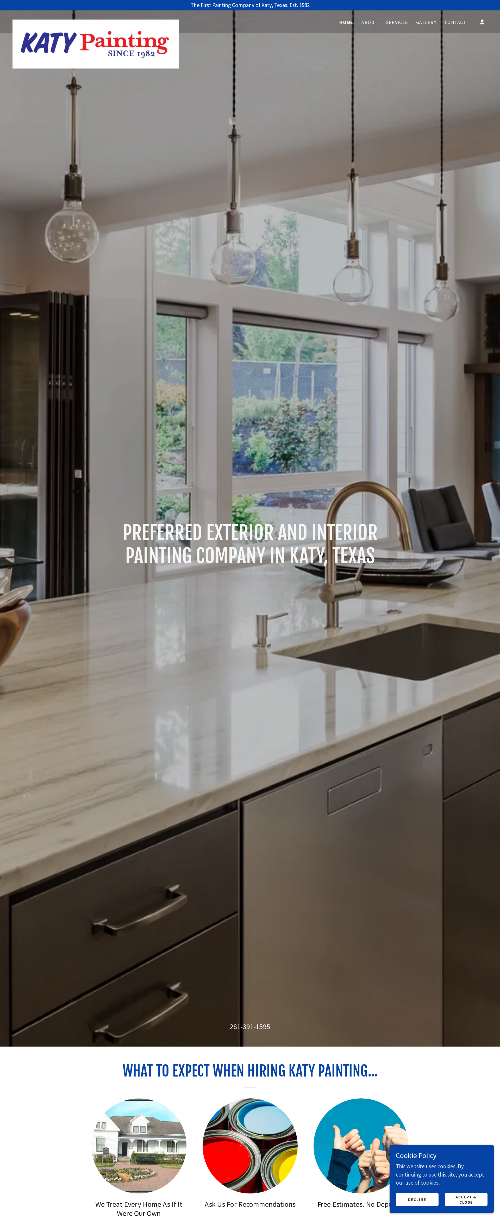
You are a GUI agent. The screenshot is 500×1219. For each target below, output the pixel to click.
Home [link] (346, 22)
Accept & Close (466, 1199)
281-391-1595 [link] (250, 1026)
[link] (95, 20)
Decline (417, 1199)
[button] (482, 22)
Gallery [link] (426, 22)
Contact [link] (455, 22)
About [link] (369, 22)
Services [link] (397, 22)
